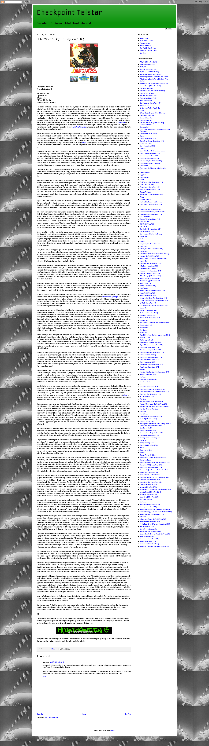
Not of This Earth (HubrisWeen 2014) (150, 350)
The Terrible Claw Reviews (148, 48)
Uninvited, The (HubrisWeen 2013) (150, 480)
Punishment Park (145, 382)
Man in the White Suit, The (148, 315)
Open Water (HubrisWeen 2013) (149, 359)
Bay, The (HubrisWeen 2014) (148, 96)
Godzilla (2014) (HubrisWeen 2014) (150, 229)
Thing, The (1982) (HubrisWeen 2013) (151, 465)
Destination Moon (145, 172)
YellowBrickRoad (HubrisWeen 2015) (150, 531)
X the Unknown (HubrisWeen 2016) (150, 521)
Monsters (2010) (145, 337)
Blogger (112, 730)
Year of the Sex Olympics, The (148, 529)
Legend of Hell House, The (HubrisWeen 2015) (153, 298)
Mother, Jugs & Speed (146, 340)
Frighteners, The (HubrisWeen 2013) (150, 209)
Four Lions (143, 207)
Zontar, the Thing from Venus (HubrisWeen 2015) (154, 546)
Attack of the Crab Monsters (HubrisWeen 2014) (154, 83)
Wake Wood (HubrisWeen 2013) (149, 497)
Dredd (142, 180)
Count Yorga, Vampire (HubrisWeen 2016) (152, 141)
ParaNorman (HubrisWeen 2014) (149, 367)
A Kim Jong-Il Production (79, 127)
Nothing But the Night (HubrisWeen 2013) (152, 352)
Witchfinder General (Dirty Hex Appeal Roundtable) (155, 509)
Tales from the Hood (146, 450)
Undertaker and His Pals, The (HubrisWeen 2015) (154, 477)
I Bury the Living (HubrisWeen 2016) (150, 263)
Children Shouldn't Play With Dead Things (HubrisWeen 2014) (152, 123)
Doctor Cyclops (144, 177)
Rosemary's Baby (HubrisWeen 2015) (151, 416)
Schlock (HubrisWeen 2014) (148, 419)
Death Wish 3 (144, 166)
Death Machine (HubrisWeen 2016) (150, 163)
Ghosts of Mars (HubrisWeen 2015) (150, 219)
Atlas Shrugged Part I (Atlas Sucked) (150, 74)
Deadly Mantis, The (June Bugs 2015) (151, 161)
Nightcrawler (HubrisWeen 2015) (149, 347)
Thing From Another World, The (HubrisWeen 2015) (155, 462)
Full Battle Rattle (145, 217)
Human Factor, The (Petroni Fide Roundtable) (153, 258)
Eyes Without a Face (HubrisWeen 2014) (151, 194)
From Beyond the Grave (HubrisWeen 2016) (152, 212)
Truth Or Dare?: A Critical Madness (150, 475)
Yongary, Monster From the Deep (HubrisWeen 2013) (155, 534)
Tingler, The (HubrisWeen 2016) (149, 472)
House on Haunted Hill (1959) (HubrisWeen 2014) (154, 254)
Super (142, 447)
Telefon (142, 452)
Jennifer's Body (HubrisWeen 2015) (150, 281)
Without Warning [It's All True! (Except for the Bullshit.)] (156, 512)
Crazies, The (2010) (146, 143)
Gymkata (142, 241)
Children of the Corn (146, 120)
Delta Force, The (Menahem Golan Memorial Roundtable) (153, 169)
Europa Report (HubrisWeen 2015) (150, 187)
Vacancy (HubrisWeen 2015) (148, 487)
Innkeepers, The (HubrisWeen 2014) (150, 271)
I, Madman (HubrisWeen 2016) (149, 266)
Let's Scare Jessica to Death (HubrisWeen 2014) (154, 305)
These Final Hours (145, 460)
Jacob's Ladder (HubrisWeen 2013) (150, 278)
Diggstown (143, 175)
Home (84, 714)
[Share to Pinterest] (69, 649)
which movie (121, 122)
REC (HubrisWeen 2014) (147, 396)
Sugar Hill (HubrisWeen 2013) (149, 445)
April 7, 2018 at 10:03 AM (57, 662)
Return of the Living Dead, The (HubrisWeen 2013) (154, 406)
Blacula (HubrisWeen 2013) (148, 98)
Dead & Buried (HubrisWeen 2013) (150, 153)
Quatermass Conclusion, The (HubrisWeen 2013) (154, 392)
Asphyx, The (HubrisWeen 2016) (149, 72)
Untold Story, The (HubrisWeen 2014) (151, 482)
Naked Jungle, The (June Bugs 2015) (150, 342)
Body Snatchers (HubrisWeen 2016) (150, 103)
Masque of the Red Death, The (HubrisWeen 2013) (154, 323)
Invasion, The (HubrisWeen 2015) (150, 273)
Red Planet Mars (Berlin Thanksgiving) (151, 401)
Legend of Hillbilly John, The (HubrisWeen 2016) (154, 300)
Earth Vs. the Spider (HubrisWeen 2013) (151, 182)
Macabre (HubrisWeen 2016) (148, 310)
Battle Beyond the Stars (147, 93)
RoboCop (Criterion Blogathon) (149, 409)
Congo (142, 136)
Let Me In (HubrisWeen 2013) (148, 303)
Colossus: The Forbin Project (148, 133)
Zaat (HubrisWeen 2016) (147, 536)
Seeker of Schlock (145, 45)
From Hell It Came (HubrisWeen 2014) (151, 214)
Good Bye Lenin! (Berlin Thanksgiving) (151, 234)
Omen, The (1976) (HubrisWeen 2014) (151, 357)
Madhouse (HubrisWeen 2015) (149, 313)
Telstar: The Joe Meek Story (148, 455)
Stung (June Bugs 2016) (147, 443)
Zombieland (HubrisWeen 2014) (149, 544)
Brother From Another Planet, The (150, 108)
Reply (44, 676)
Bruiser (142, 110)
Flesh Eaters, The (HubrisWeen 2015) (151, 204)
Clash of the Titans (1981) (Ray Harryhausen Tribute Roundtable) (155, 130)
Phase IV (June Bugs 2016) (148, 374)
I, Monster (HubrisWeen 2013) (148, 268)
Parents (142, 369)
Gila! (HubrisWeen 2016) (147, 224)
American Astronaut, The (147, 64)
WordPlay (143, 517)
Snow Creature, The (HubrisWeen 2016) (151, 433)
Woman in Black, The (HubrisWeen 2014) (152, 514)
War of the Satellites (146, 499)
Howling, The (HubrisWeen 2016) (149, 256)
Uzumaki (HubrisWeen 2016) (148, 484)
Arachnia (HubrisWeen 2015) (148, 69)
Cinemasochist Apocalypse (110, 296)
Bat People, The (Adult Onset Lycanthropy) (152, 91)
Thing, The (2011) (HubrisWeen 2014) (151, 467)
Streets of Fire (144, 440)
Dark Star (143, 148)
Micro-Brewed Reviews (146, 41)
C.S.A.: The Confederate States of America (152, 113)
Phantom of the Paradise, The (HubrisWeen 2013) (154, 372)
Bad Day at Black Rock (146, 88)
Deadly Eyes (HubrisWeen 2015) (149, 158)
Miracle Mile (143, 332)
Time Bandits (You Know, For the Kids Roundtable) (154, 470)
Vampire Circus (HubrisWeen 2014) (150, 492)
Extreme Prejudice (145, 192)
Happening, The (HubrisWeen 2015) (150, 244)
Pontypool (143, 377)
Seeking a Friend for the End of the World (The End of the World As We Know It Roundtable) (155, 424)
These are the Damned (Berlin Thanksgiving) (153, 457)
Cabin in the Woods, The (147, 115)
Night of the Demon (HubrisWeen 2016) (151, 345)
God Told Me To (144, 226)
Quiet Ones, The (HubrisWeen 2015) (150, 394)
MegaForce (143, 330)
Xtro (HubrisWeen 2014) (147, 526)
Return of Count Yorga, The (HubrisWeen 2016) (153, 404)
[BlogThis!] (62, 649)
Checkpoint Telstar (69, 12)
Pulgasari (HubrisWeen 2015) (148, 379)
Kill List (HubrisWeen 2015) (148, 286)
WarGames (143, 502)
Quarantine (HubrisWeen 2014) (149, 387)
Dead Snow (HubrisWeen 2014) (149, 156)
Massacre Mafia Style (146, 325)
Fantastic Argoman (145, 199)
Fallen (142, 197)
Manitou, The (144, 320)
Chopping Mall (144, 127)
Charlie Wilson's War (146, 118)
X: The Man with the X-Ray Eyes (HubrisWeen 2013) (155, 524)
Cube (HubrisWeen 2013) (147, 146)
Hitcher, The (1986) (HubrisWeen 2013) (151, 249)
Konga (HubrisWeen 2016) (147, 293)
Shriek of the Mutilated (146, 428)
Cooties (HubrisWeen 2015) (148, 138)
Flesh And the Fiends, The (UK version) (151, 202)
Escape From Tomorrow (147, 185)
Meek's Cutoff (144, 327)
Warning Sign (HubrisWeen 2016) (150, 504)
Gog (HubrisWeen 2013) (147, 231)
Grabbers (143, 239)
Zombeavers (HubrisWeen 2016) (149, 539)
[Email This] (60, 649)
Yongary (84, 142)
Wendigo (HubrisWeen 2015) (148, 507)
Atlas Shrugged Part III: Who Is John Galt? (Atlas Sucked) (154, 80)
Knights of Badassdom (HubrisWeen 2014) (152, 290)
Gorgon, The (143, 236)
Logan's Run (143, 308)
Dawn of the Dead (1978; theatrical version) (152, 151)
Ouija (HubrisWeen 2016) (147, 362)
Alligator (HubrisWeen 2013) (148, 62)
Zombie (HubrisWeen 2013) (148, 541)
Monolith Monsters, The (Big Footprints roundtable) (155, 335)
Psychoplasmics (145, 43)
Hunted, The (143, 261)
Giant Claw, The (144, 221)
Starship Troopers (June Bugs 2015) (150, 438)
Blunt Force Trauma (146, 100)
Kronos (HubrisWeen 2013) (148, 295)
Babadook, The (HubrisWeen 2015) (150, 86)
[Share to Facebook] (66, 649)
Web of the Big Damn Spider (148, 50)
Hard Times (143, 246)
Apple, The (143, 67)
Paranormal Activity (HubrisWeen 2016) (151, 364)
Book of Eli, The (144, 105)
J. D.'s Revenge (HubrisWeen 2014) (150, 276)
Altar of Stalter (144, 38)
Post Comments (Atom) (51, 717)
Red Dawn (143, 399)
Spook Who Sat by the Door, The (149, 435)
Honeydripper (144, 251)
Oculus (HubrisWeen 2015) (148, 355)
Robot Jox (143, 411)
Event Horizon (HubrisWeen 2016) (150, 189)
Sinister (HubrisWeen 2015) (148, 430)
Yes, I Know (143, 53)
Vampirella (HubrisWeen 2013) (149, 494)
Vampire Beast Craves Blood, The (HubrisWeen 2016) (155, 489)
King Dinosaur (144, 288)
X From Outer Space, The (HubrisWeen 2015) (153, 519)
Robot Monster (144, 414)
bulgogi (125, 395)
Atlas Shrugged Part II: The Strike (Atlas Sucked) (154, 77)
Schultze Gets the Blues (147, 421)
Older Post (127, 714)
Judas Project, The (145, 283)
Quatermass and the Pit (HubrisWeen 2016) (152, 389)
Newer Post (40, 714)
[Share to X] (64, 649)
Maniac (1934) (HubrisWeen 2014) (150, 318)
